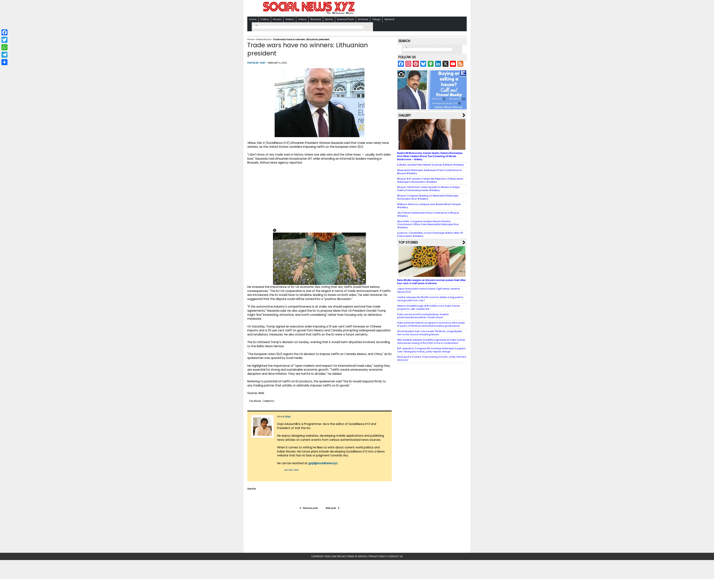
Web (290, 470)
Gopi (262, 62)
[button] (274, 230)
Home (253, 19)
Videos (302, 19)
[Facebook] (4, 32)
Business (316, 19)
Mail (285, 470)
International (263, 39)
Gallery (289, 19)
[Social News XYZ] (309, 13)
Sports (329, 19)
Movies (277, 19)
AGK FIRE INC (339, 556)
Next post (331, 508)
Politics (265, 19)
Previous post (310, 508)
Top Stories (408, 242)
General (389, 19)
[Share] (4, 62)
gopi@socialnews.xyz (323, 463)
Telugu (376, 19)
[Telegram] (4, 54)
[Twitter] (4, 40)
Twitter (296, 470)
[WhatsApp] (4, 47)
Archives (363, 19)
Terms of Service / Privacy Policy (367, 556)
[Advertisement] (405, 8)
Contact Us (395, 556)
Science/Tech (345, 19)
